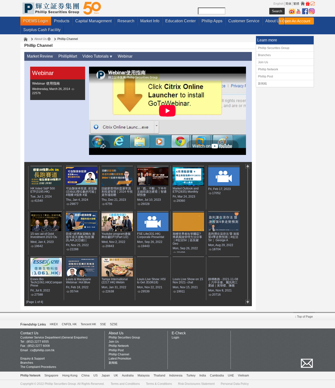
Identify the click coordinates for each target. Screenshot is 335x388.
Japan (106, 375)
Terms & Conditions (159, 384)
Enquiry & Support (32, 358)
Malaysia (144, 375)
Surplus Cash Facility (42, 30)
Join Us (263, 62)
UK (116, 375)
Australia (128, 375)
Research (125, 21)
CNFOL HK (69, 324)
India (202, 375)
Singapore (51, 375)
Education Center (180, 21)
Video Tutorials (96, 56)
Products (61, 21)
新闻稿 (262, 83)
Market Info (149, 21)
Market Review (40, 56)
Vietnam (243, 375)
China (85, 375)
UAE (231, 375)
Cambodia (217, 375)
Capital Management (93, 21)
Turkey (190, 375)
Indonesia (175, 375)
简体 (288, 3)
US (95, 375)
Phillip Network (268, 69)
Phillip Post (265, 76)
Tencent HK (88, 324)
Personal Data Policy (235, 384)
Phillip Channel (119, 354)
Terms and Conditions (125, 384)
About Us (273, 21)
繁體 (296, 3)
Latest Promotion (120, 358)
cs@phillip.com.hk (42, 350)
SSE (103, 324)
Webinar (125, 56)
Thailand (159, 375)
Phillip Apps (212, 21)
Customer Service (243, 21)
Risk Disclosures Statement (196, 384)
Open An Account (296, 21)
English (278, 3)
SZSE (113, 324)
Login (175, 337)
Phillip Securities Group (273, 48)
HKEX (54, 324)
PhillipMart (67, 56)
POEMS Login (35, 21)
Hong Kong (69, 375)
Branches (264, 55)
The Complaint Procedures (38, 367)
